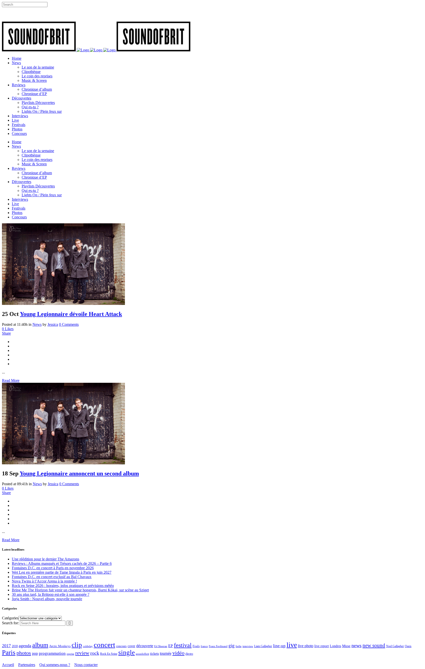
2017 (6, 645)
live (292, 645)
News (37, 324)
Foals (196, 646)
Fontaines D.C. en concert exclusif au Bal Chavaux (51, 577)
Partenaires (26, 665)
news (356, 645)
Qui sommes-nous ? (54, 665)
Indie (239, 646)
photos (23, 653)
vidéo (178, 653)
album (40, 645)
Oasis (408, 646)
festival (183, 645)
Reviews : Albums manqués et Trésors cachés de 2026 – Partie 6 (62, 563)
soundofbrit (142, 653)
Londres (335, 646)
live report (321, 646)
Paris (8, 652)
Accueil (8, 665)
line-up (279, 645)
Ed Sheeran (160, 646)
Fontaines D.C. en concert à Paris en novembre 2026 (53, 568)
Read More (10, 380)
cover (131, 646)
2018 (15, 646)
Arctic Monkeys (60, 646)
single (126, 652)
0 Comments (69, 324)
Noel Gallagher (395, 646)
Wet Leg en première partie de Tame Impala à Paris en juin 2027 (61, 572)
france (204, 646)
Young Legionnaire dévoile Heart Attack (71, 314)
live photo (305, 646)
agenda (25, 645)
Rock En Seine (108, 653)
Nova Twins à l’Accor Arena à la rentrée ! (44, 581)
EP (170, 646)
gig (231, 645)
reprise (70, 653)
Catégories (10, 618)
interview (248, 646)
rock (94, 653)
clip (77, 645)
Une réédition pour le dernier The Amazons (45, 559)
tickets (154, 653)
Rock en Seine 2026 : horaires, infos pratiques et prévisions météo (63, 586)
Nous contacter (86, 665)
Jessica (52, 324)
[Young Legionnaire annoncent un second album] (63, 463)
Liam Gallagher (263, 646)
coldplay (88, 646)
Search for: (10, 623)
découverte (144, 646)
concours (121, 646)
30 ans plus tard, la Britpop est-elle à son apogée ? (50, 594)
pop (35, 653)
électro (189, 653)
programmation (52, 653)
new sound (374, 645)
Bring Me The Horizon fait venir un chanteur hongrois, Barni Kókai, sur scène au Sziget (80, 590)
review (82, 653)
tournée (165, 653)
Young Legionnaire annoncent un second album (79, 473)
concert (104, 645)
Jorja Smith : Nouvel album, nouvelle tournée (47, 599)
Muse (346, 646)
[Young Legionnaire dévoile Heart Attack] (63, 303)
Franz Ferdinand (218, 646)
